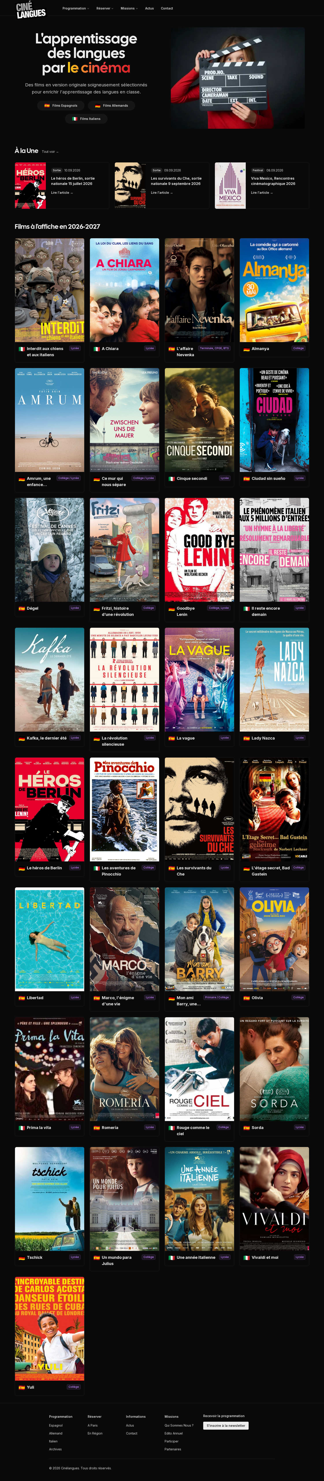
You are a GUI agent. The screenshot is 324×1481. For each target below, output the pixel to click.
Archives (55, 1449)
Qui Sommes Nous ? (179, 1425)
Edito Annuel (174, 1433)
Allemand (55, 1433)
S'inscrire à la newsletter (226, 1425)
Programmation (74, 8)
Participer (172, 1441)
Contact (167, 8)
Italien (53, 1441)
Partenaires (173, 1449)
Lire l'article (62, 192)
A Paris (93, 1425)
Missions (128, 8)
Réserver (103, 8)
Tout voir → (50, 151)
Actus (149, 8)
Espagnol (56, 1425)
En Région (95, 1433)
